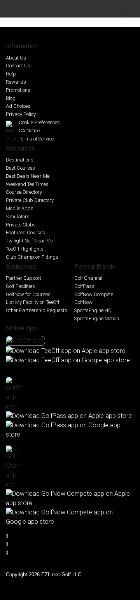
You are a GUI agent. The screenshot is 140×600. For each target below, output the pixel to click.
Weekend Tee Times (27, 184)
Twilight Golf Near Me (29, 241)
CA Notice (29, 130)
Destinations (19, 160)
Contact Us (18, 65)
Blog (11, 98)
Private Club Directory (30, 200)
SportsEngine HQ (93, 310)
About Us (16, 58)
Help (11, 74)
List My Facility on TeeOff (33, 302)
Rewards (16, 82)
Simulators (18, 216)
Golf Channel (88, 278)
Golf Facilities (20, 286)
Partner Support (23, 278)
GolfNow (83, 302)
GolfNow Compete (93, 294)
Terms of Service (36, 139)
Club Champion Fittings (32, 257)
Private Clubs (21, 225)
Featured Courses (25, 232)
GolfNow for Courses (28, 294)
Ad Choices (18, 106)
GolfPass (84, 286)
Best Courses (20, 168)
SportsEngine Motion (96, 318)
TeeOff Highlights (25, 249)
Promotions (18, 90)
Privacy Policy (21, 114)
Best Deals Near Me (27, 176)
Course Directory (24, 192)
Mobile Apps (19, 208)
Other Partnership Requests (36, 310)
